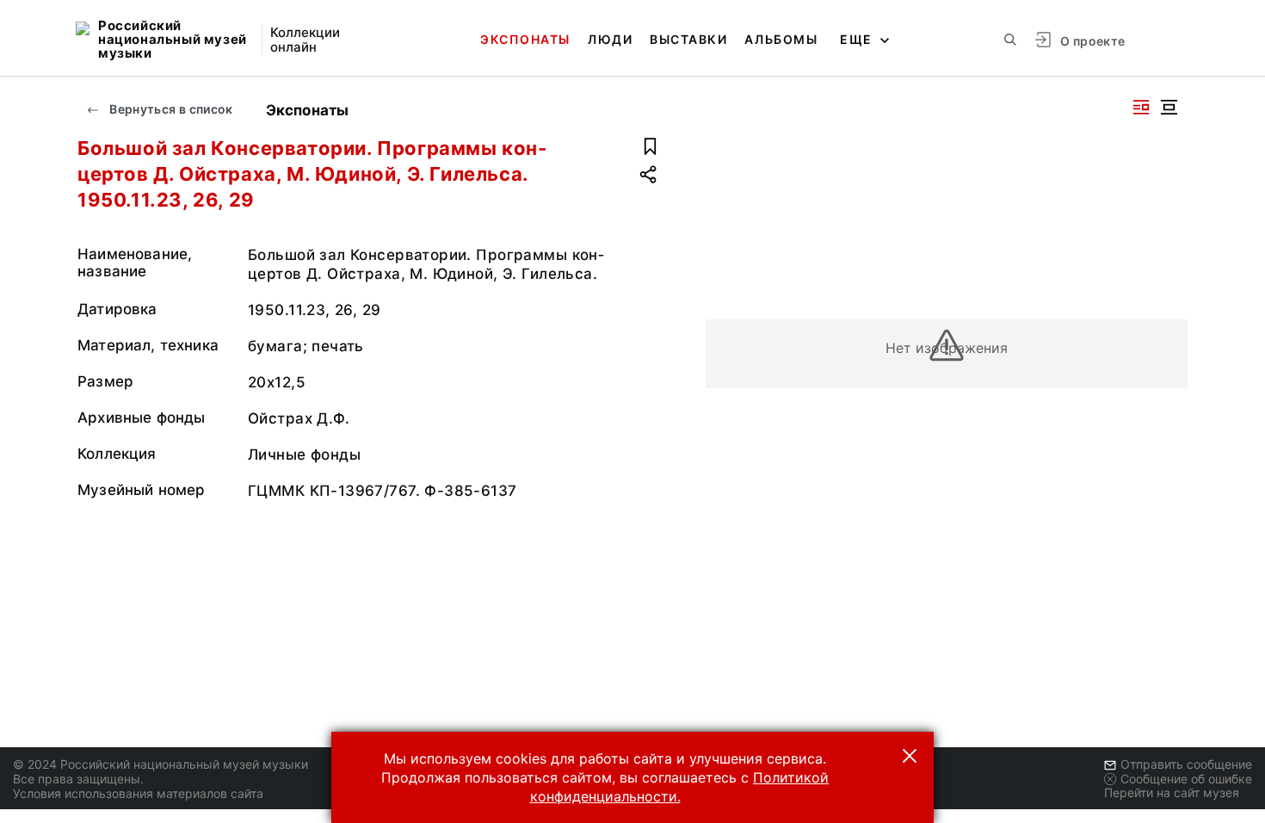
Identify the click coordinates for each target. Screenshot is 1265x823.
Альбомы (781, 39)
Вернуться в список (170, 109)
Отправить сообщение (1186, 764)
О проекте (1092, 41)
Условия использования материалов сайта (138, 793)
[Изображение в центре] (1168, 107)
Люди (610, 39)
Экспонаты (525, 39)
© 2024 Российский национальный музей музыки (160, 764)
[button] (910, 756)
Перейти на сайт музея (1171, 792)
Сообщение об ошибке (1186, 778)
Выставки (688, 39)
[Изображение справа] (1141, 107)
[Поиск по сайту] (1010, 39)
